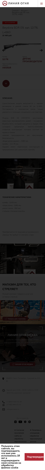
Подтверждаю (35, 457)
